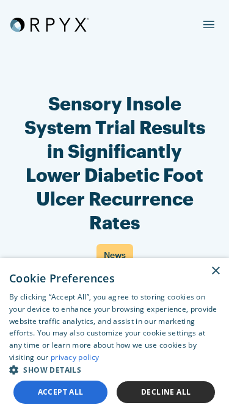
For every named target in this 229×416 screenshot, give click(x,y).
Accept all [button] (61, 392)
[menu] (208, 24)
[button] (114, 370)
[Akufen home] (49, 24)
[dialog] (114, 337)
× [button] (215, 271)
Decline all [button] (166, 392)
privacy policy (75, 357)
